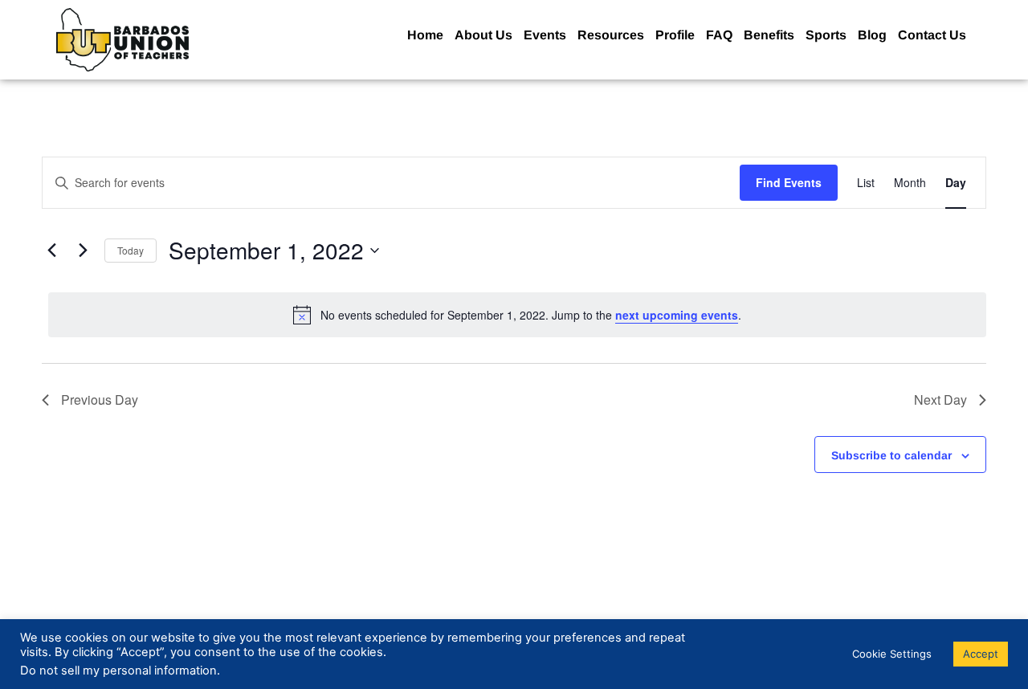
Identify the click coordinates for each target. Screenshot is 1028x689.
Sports (826, 35)
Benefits (769, 35)
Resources (610, 35)
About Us (483, 35)
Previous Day (99, 399)
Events (545, 35)
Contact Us (932, 35)
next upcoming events (676, 315)
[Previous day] (51, 250)
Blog (872, 35)
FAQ (719, 35)
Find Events (789, 182)
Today (130, 250)
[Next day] (82, 250)
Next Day (940, 399)
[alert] (517, 314)
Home (425, 35)
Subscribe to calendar (891, 455)
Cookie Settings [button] (892, 653)
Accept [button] (980, 653)
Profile (675, 35)
